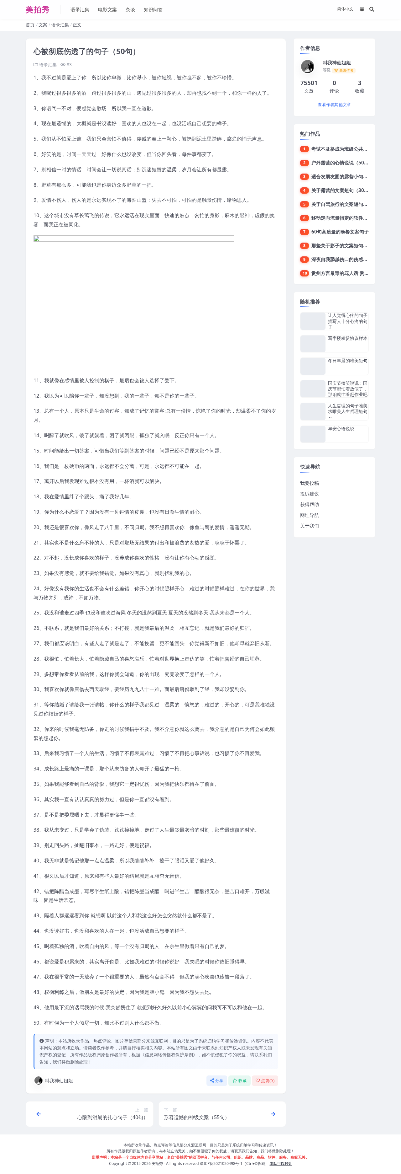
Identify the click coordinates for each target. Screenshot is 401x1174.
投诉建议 (309, 494)
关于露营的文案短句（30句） (342, 190)
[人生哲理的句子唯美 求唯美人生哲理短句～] (312, 411)
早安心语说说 (341, 429)
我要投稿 (309, 483)
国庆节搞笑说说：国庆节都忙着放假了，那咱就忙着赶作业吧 (347, 388)
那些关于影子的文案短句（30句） (347, 245)
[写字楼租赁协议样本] (312, 343)
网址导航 (309, 515)
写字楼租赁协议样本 (347, 338)
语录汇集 (79, 9)
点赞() (267, 1080)
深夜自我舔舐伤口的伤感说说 (341, 259)
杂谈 (130, 9)
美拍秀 (157, 1163)
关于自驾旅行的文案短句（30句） (347, 204)
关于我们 (309, 526)
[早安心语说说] (312, 434)
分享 (219, 1080)
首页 (30, 25)
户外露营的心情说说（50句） (342, 162)
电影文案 (107, 9)
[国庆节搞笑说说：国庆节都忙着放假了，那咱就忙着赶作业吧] (312, 389)
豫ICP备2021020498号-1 (221, 1163)
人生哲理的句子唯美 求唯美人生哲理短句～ (347, 411)
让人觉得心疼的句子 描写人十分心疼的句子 (347, 321)
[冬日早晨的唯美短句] (312, 366)
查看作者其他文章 (334, 104)
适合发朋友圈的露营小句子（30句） (349, 176)
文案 (43, 25)
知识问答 (153, 9)
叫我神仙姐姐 (59, 1080)
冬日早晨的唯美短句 (347, 360)
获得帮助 (309, 504)
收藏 (242, 1080)
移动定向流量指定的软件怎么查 (344, 218)
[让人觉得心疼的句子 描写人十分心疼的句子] (312, 321)
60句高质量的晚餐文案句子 (340, 231)
